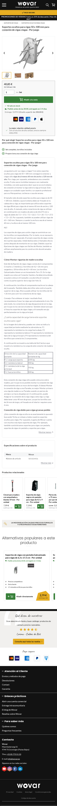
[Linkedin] (20, 769)
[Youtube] (4, 769)
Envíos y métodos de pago (14, 676)
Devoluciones (8, 680)
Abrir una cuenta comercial (14, 701)
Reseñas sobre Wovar (12, 714)
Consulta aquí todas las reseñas (27, 641)
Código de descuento (28, 798)
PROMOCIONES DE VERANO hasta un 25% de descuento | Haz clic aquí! (29, 18)
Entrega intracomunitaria (13, 705)
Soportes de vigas (11, 23)
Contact (5, 684)
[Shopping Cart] (53, 4)
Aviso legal (28, 792)
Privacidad (10, 792)
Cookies (19, 792)
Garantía (6, 689)
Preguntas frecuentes (11, 730)
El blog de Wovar (9, 709)
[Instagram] (10, 769)
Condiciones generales (43, 792)
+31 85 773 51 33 (14, 754)
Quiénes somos (9, 726)
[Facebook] (15, 769)
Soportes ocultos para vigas (33, 23)
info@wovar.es (14, 759)
